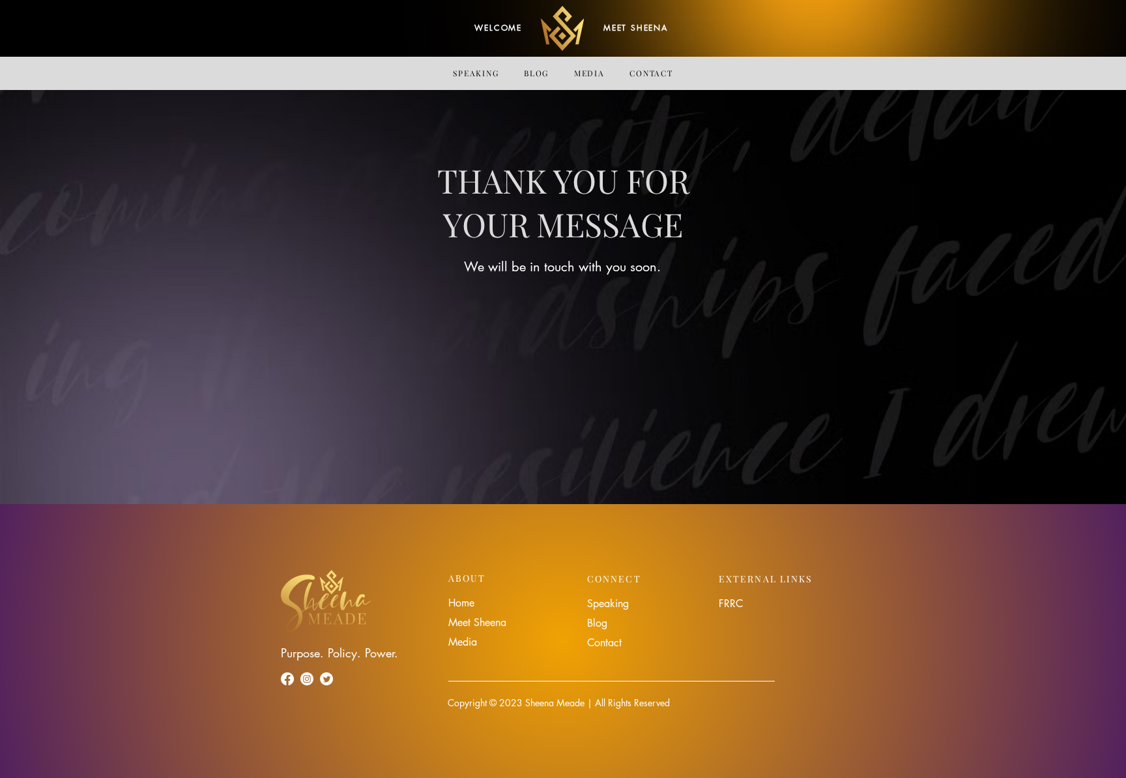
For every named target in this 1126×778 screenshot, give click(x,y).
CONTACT (651, 73)
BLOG (536, 73)
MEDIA (589, 73)
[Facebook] (287, 678)
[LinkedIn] (326, 678)
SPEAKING (475, 73)
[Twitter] (306, 678)
